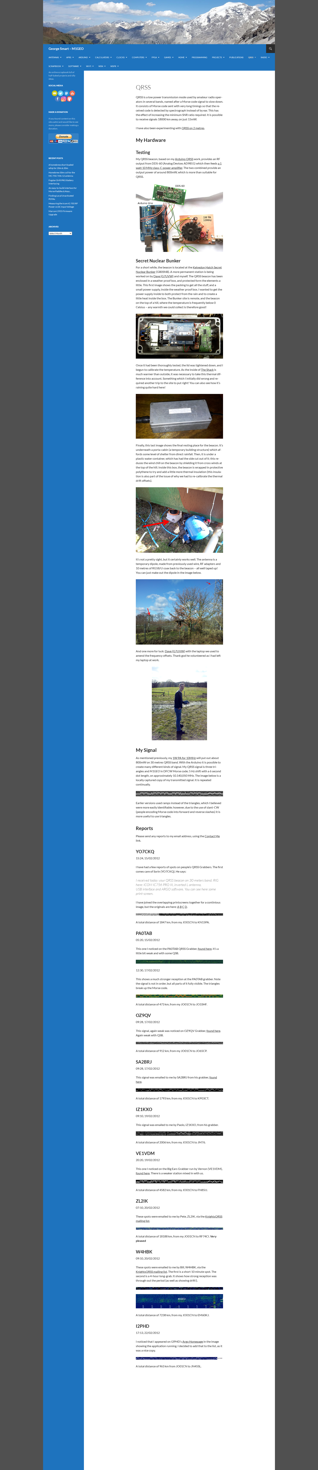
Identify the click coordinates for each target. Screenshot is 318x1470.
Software (73, 66)
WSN (100, 66)
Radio (264, 57)
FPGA (154, 57)
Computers (138, 57)
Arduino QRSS (184, 159)
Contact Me (212, 836)
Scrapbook (55, 66)
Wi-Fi (88, 66)
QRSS (250, 57)
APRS (68, 57)
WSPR (113, 66)
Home (181, 57)
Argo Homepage (192, 1341)
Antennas (54, 57)
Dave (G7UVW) (163, 276)
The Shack (207, 369)
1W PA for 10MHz (184, 758)
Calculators (102, 57)
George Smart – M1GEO (66, 49)
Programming (199, 57)
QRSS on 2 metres (193, 128)
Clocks (120, 57)
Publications (236, 57)
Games (167, 57)
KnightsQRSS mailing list (151, 1271)
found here (205, 948)
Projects (217, 57)
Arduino (83, 57)
